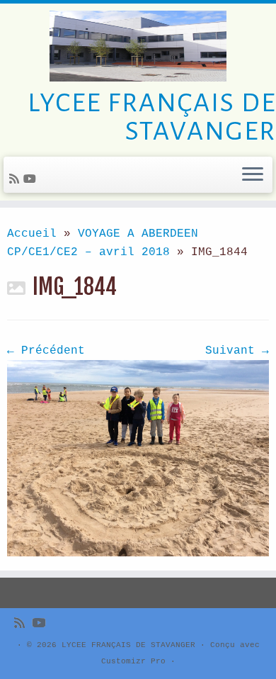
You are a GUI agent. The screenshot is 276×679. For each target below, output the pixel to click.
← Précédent (46, 350)
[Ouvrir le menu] (252, 175)
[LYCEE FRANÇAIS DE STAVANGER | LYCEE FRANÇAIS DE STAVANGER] (138, 46)
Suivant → (237, 350)
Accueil (32, 234)
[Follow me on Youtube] (31, 180)
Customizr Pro (133, 661)
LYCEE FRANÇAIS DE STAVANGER (128, 645)
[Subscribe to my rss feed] (16, 180)
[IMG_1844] (138, 458)
